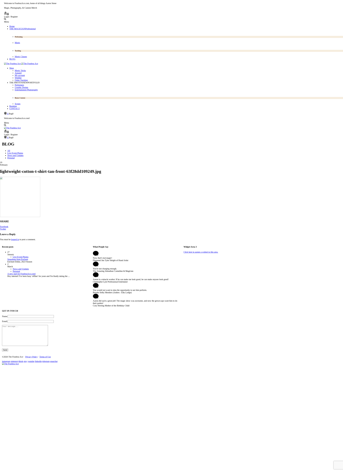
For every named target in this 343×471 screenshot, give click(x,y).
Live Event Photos (20, 257)
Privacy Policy (31, 357)
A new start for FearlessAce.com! (21, 274)
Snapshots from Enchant (17, 259)
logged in (15, 239)
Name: (5, 316)
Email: (5, 321)
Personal (16, 271)
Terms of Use (45, 357)
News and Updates (21, 269)
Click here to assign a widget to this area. (201, 252)
